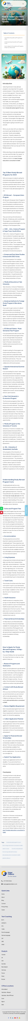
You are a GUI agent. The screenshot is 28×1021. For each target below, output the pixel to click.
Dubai (2, 976)
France (3, 973)
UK (2, 957)
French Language (5, 932)
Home (3, 9)
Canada (3, 954)
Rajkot (3, 1001)
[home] (8, 3)
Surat (2, 998)
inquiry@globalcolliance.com (10, 884)
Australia (3, 963)
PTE (2, 926)
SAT (2, 938)
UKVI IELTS (3, 923)
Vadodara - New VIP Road (7, 995)
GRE (2, 941)
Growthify (22, 1013)
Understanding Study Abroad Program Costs (13, 42)
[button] (23, 3)
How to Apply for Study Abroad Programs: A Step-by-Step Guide (14, 47)
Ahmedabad (4, 989)
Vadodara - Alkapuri (6, 992)
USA (2, 960)
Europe (3, 979)
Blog (7, 9)
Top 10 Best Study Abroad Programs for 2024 (13, 38)
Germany (3, 970)
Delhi (2, 1004)
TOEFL (3, 929)
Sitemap (11, 1013)
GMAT (2, 944)
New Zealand (4, 967)
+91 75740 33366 (7, 881)
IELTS (2, 920)
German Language (5, 935)
